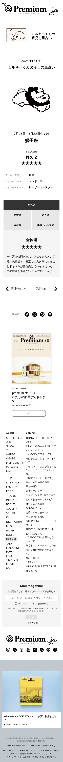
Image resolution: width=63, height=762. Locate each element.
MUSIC (10, 526)
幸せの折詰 (31, 486)
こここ (44, 753)
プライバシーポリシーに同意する (33, 604)
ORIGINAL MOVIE (12, 562)
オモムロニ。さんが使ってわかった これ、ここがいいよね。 (41, 470)
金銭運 (17, 225)
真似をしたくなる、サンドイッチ (41, 460)
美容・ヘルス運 (45, 225)
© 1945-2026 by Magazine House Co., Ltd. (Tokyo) (31, 745)
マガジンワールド (14, 757)
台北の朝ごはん (34, 508)
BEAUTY (11, 504)
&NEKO (10, 513)
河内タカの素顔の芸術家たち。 (40, 551)
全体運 (31, 204)
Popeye (22, 753)
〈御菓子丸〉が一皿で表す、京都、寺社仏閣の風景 (41, 480)
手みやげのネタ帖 (35, 516)
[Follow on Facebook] (55, 649)
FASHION (12, 486)
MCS (51, 753)
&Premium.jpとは (15, 439)
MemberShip (15, 462)
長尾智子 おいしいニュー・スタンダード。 (41, 523)
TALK (9, 543)
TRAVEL (11, 495)
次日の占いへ (44, 288)
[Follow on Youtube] (28, 649)
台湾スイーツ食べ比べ (37, 512)
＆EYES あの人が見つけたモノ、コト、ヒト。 (41, 448)
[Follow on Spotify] (41, 649)
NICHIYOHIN (14, 521)
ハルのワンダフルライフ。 (40, 454)
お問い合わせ (50, 757)
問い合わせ (10, 448)
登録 (31, 617)
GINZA (48, 750)
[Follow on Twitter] (14, 649)
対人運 (45, 214)
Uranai (11, 539)
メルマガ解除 (32, 623)
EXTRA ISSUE (10, 554)
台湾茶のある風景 (35, 503)
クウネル (14, 753)
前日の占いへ (19, 288)
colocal (37, 753)
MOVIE (10, 530)
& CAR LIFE (32, 562)
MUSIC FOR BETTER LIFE (41, 566)
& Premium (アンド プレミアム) (31, 10)
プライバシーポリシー (35, 608)
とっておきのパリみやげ (39, 499)
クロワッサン (38, 750)
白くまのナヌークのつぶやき (41, 545)
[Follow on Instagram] (8, 649)
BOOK (10, 534)
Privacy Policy (38, 757)
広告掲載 (10, 458)
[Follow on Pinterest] (48, 649)
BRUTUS (13, 750)
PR (8, 568)
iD (7, 517)
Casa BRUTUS (25, 750)
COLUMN (11, 508)
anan (5, 750)
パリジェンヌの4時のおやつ (40, 495)
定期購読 (10, 454)
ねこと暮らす (33, 557)
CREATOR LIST (12, 469)
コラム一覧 (31, 570)
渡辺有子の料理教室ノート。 (41, 529)
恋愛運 (17, 214)
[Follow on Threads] (21, 649)
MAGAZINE (13, 548)
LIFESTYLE (12, 482)
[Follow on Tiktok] (35, 649)
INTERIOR (12, 500)
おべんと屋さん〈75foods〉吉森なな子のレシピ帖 (41, 537)
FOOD (10, 491)
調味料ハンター (34, 490)
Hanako (56, 750)
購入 (29, 413)
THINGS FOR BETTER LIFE (39, 439)
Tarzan (30, 753)
